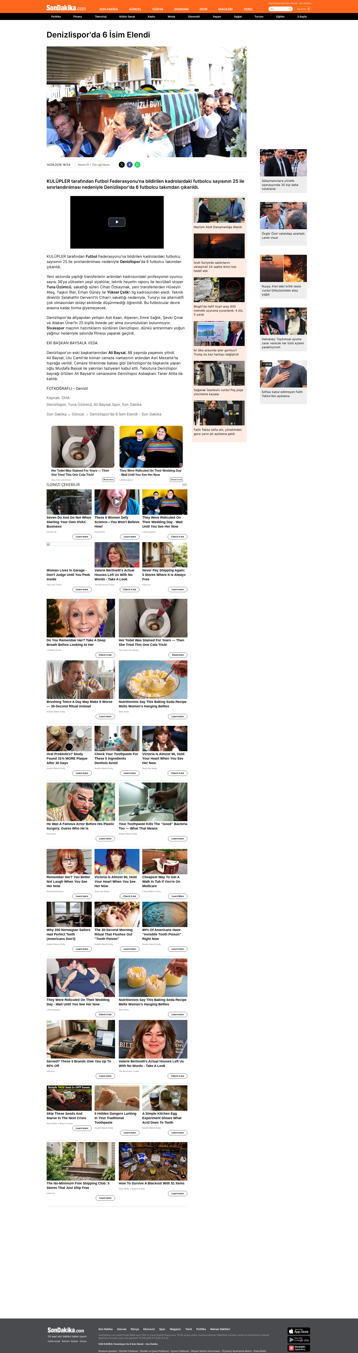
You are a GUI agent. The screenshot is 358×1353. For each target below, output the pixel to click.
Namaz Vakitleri (220, 1329)
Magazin (175, 1329)
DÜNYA (158, 9)
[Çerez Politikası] (180, 1351)
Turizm (259, 16)
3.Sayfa (302, 16)
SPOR (203, 9)
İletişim (74, 1341)
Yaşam (217, 16)
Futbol (91, 256)
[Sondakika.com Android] (299, 1339)
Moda (171, 16)
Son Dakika (105, 1329)
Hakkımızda (54, 1341)
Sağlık (238, 16)
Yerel (188, 1329)
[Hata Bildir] (260, 1351)
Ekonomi (149, 1329)
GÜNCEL (135, 9)
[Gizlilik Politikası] (128, 1351)
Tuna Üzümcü (59, 287)
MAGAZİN (225, 9)
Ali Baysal (116, 352)
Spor (162, 1329)
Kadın (151, 16)
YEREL (248, 9)
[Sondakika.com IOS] (299, 1331)
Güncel (121, 1329)
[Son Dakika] (66, 8)
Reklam (66, 1341)
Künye (83, 1341)
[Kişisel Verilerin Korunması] (205, 1351)
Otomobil (194, 16)
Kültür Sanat (127, 16)
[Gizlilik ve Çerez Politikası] (154, 1351)
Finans (77, 16)
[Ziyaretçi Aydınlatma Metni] (237, 1351)
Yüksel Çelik (118, 292)
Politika (56, 16)
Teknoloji (101, 16)
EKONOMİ (182, 9)
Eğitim (280, 16)
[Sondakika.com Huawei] (299, 1348)
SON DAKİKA (109, 9)
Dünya (135, 1329)
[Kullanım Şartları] (107, 1351)
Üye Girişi (301, 9)
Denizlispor (130, 261)
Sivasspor (56, 328)
